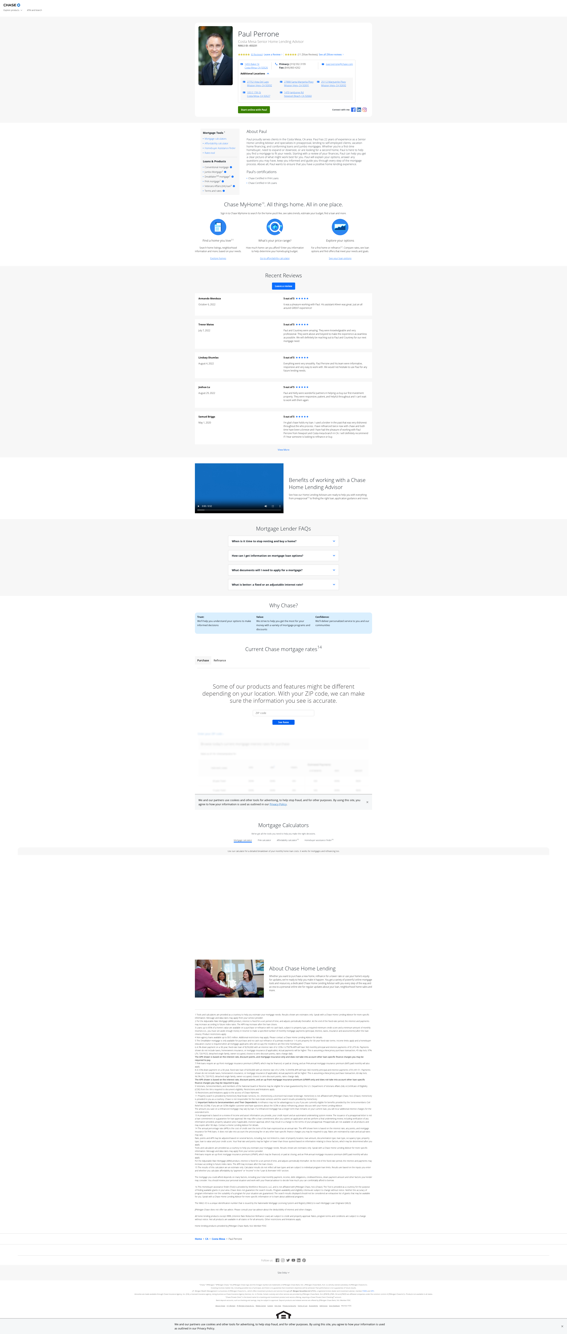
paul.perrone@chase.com (339, 64)
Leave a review (283, 286)
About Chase (220, 1306)
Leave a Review (272, 54)
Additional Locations (253, 73)
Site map (277, 1306)
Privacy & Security (289, 1306)
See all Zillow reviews (330, 54)
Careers (270, 1306)
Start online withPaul (254, 109)
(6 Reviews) (257, 54)
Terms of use (302, 1306)
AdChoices (324, 1306)
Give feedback (334, 1306)
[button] (562, 1326)
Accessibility (313, 1306)
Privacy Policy (205, 1328)
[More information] (231, 167)
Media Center (261, 1306)
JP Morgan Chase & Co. (245, 1306)
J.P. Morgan (231, 1306)
